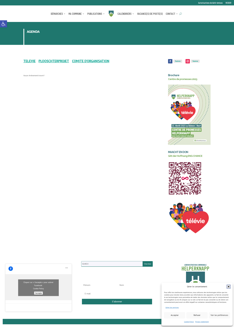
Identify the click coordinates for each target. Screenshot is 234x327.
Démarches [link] (57, 13)
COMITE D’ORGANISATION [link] (90, 61)
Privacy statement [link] (202, 322)
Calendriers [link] (124, 13)
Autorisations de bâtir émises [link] (210, 3)
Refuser (197, 315)
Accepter (175, 315)
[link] (3, 23)
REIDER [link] (228, 3)
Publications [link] (94, 13)
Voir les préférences (219, 315)
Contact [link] (170, 13)
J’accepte (38, 293)
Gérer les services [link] (172, 307)
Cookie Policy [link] (189, 322)
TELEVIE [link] (29, 61)
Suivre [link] (178, 61)
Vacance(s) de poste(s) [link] (150, 13)
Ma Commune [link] (75, 13)
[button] (228, 286)
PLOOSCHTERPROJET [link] (54, 61)
